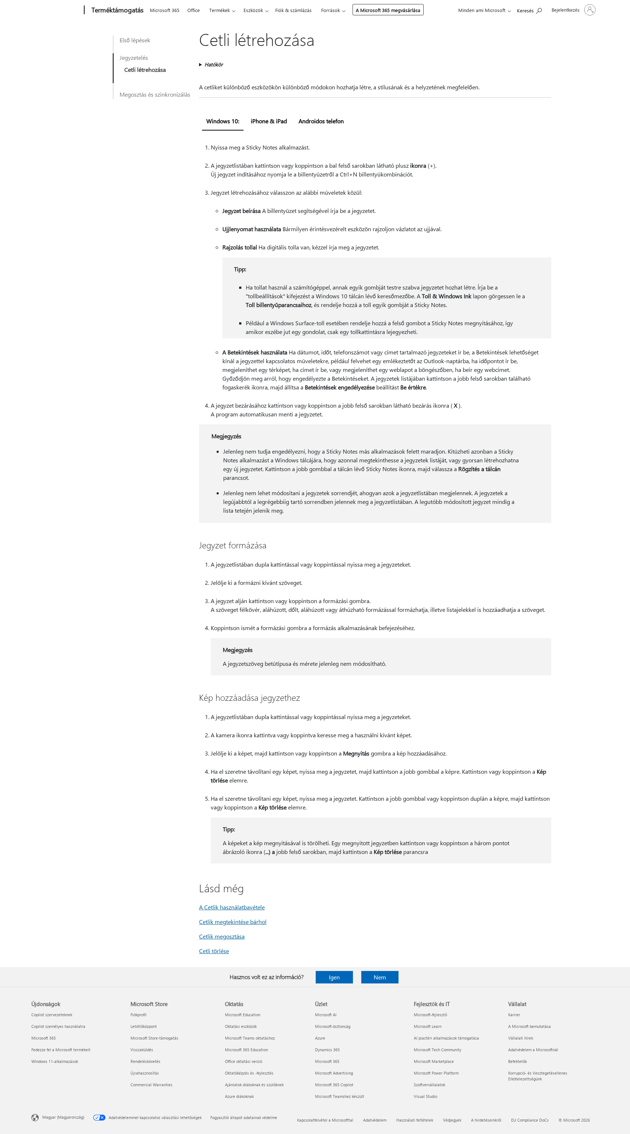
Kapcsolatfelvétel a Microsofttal (325, 1120)
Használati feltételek (414, 1120)
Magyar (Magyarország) (63, 1117)
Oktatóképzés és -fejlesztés (249, 1073)
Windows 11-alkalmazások (54, 1061)
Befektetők (517, 1061)
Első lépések (135, 40)
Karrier (514, 1014)
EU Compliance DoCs (530, 1120)
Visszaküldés (142, 1049)
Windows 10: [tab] (222, 121)
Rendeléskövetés (145, 1061)
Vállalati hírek (520, 1038)
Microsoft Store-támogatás (154, 1038)
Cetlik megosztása (222, 936)
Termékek (219, 10)
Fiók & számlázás (293, 10)
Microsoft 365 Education (246, 1049)
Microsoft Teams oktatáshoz (250, 1038)
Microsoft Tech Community (437, 1049)
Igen (334, 977)
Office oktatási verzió (243, 1061)
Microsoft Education (242, 1014)
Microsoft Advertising (334, 1073)
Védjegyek (452, 1120)
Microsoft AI (326, 1014)
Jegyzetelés (134, 57)
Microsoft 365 (164, 10)
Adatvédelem (374, 1120)
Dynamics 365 (327, 1049)
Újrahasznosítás (145, 1073)
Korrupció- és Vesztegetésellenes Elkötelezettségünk (537, 1075)
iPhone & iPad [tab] (269, 121)
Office (193, 10)
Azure (320, 1038)
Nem (380, 977)
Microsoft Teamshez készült (339, 1096)
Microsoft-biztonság (332, 1026)
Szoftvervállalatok (429, 1084)
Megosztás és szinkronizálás (155, 94)
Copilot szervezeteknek (51, 1014)
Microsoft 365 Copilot (334, 1084)
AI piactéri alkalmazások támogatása (446, 1038)
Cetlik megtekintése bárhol (233, 921)
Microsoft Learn (428, 1026)
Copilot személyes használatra (58, 1026)
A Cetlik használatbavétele (232, 907)
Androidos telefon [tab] (321, 121)
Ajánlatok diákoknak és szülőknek (254, 1084)
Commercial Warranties (151, 1084)
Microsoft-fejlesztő (430, 1014)
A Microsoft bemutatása (529, 1026)
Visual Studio (425, 1096)
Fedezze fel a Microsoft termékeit (60, 1049)
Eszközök (253, 10)
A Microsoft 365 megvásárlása (388, 10)
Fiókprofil (139, 1014)
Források (330, 10)
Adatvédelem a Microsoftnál (533, 1049)
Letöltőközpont (144, 1026)
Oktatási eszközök (241, 1026)
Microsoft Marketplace (434, 1061)
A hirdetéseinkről (486, 1120)
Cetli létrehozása (145, 69)
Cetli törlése (214, 951)
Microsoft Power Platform (436, 1073)
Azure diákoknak (239, 1096)
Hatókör (214, 64)
